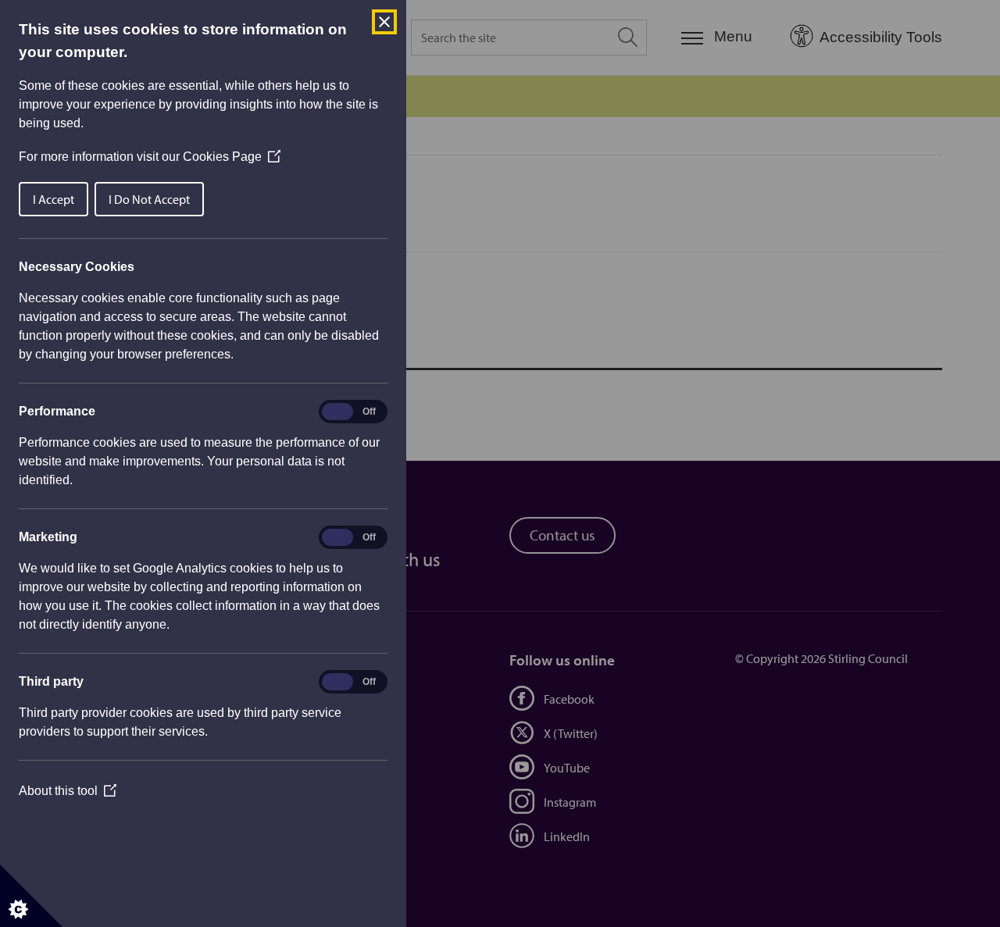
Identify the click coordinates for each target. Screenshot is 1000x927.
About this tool (67, 790)
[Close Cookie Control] (384, 21)
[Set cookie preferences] (31, 896)
